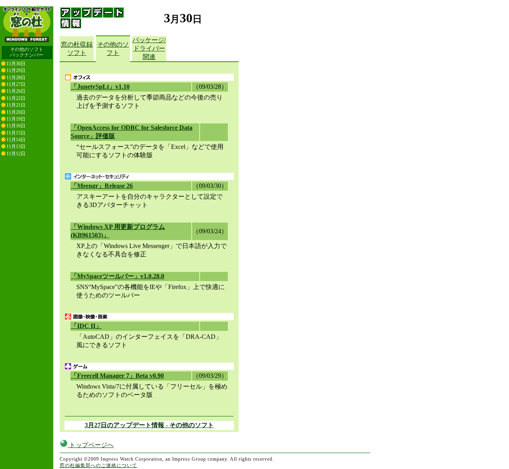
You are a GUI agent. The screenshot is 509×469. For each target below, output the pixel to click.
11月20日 (15, 112)
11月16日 (15, 126)
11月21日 (15, 105)
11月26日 (15, 91)
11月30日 (15, 63)
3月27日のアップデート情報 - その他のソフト (149, 425)
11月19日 (15, 119)
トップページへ (91, 445)
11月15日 (15, 133)
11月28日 (15, 77)
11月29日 (15, 70)
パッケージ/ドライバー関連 (149, 48)
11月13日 (15, 146)
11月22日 (15, 98)
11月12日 (15, 153)
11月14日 (15, 140)
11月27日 (15, 84)
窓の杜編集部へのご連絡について (98, 465)
